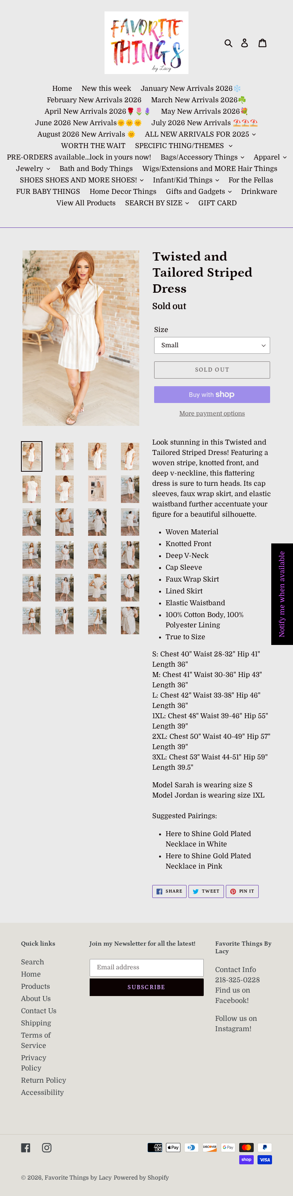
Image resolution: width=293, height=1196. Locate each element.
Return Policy (43, 1080)
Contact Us (38, 1011)
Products (35, 986)
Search (32, 962)
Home (31, 974)
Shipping (36, 1023)
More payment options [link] (212, 413)
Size (161, 330)
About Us (36, 999)
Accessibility (42, 1092)
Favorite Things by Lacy (78, 1178)
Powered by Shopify (141, 1178)
